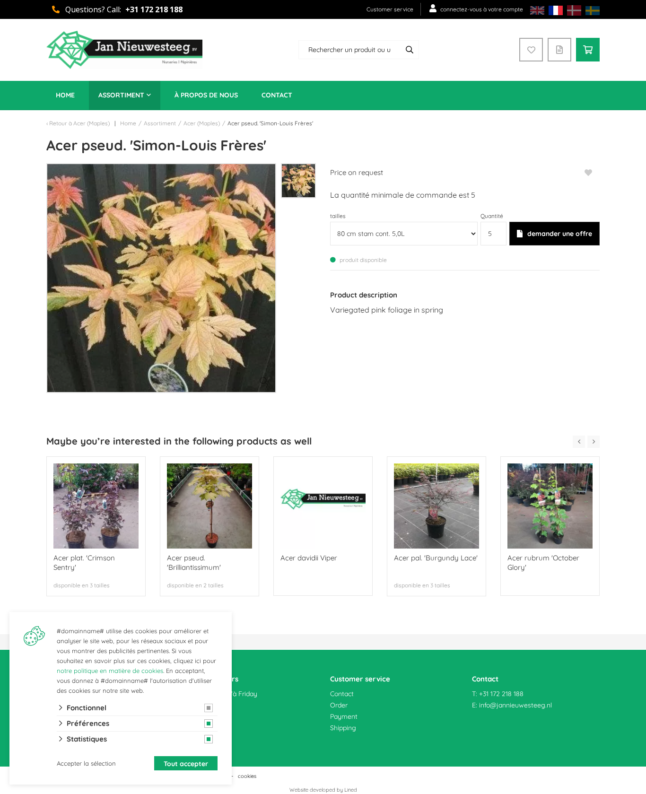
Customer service (390, 9)
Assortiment (121, 95)
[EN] (537, 10)
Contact (277, 95)
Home (65, 95)
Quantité (491, 215)
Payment (344, 716)
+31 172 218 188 (154, 9)
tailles (338, 215)
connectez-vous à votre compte (481, 9)
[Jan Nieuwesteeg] (124, 50)
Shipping (343, 728)
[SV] (592, 10)
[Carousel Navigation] (586, 442)
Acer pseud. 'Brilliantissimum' (194, 562)
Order (339, 705)
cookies (247, 776)
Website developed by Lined (323, 789)
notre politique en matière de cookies (110, 670)
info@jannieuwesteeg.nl (515, 705)
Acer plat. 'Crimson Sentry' (84, 562)
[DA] (574, 10)
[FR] (556, 10)
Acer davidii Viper (308, 557)
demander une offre (559, 233)
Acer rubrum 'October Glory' (543, 562)
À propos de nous (206, 95)
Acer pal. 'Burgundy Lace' (436, 557)
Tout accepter (186, 763)
